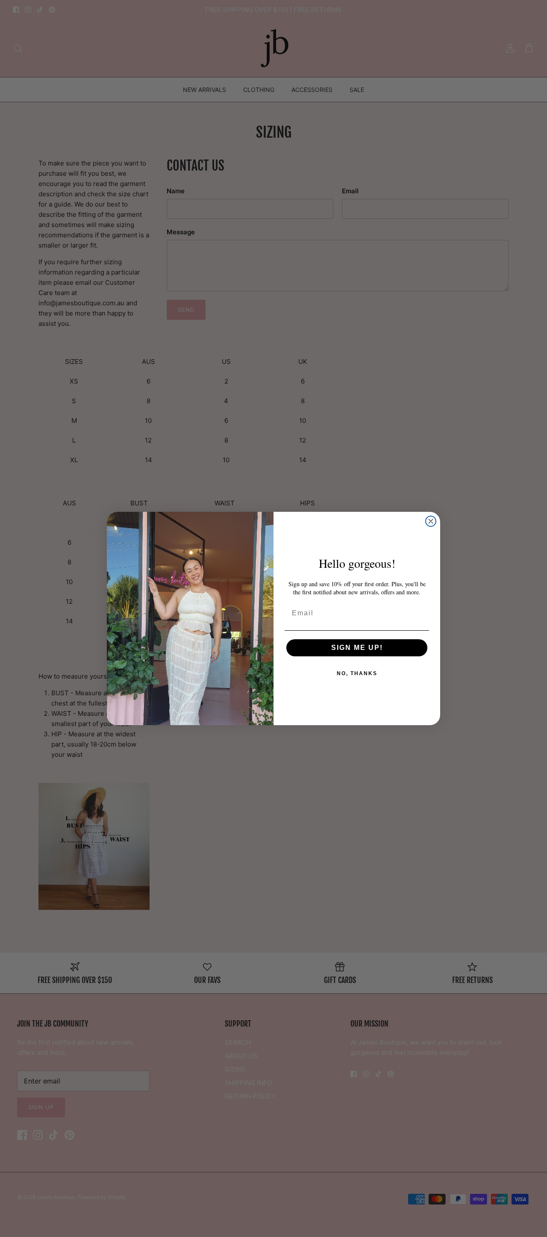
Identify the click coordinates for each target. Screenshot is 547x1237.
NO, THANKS (357, 673)
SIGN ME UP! (357, 647)
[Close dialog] (431, 521)
